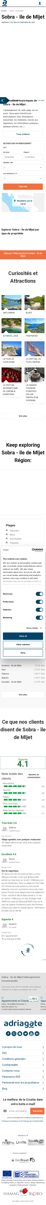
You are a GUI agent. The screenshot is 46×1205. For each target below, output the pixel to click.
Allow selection (23, 644)
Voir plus (23, 416)
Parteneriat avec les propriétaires (20, 1082)
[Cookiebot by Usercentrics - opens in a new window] (32, 550)
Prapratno (14, 543)
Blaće (12, 535)
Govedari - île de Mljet (11, 682)
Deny (23, 653)
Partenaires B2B (11, 1076)
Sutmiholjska (15, 539)
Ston (4, 669)
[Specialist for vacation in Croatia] (23, 1024)
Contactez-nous (11, 1070)
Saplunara (14, 530)
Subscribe (37, 1111)
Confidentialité (10, 1064)
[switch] (39, 602)
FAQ (4, 1053)
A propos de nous (12, 1047)
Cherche (23, 186)
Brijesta (5, 678)
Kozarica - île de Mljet (11, 665)
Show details (32, 628)
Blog (4, 1088)
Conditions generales (14, 1058)
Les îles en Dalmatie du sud (22, 22)
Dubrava (5, 674)
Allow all (23, 636)
